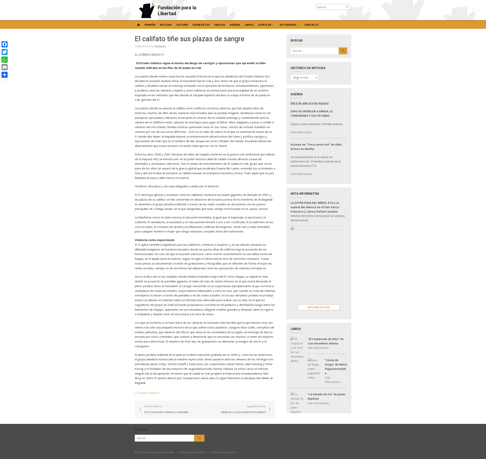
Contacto (311, 24)
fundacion (160, 46)
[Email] (4, 67)
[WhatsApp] (4, 59)
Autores (182, 24)
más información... (302, 174)
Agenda (235, 24)
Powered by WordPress (192, 452)
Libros (249, 24)
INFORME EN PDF (318, 307)
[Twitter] (4, 52)
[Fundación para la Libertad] (138, 24)
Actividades (288, 24)
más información (301, 132)
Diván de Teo (201, 24)
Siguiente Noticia (243, 409)
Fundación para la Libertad (177, 10)
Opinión (149, 24)
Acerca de (264, 24)
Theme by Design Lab (223, 452)
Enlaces (220, 24)
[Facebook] (4, 44)
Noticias (166, 24)
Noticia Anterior (166, 409)
